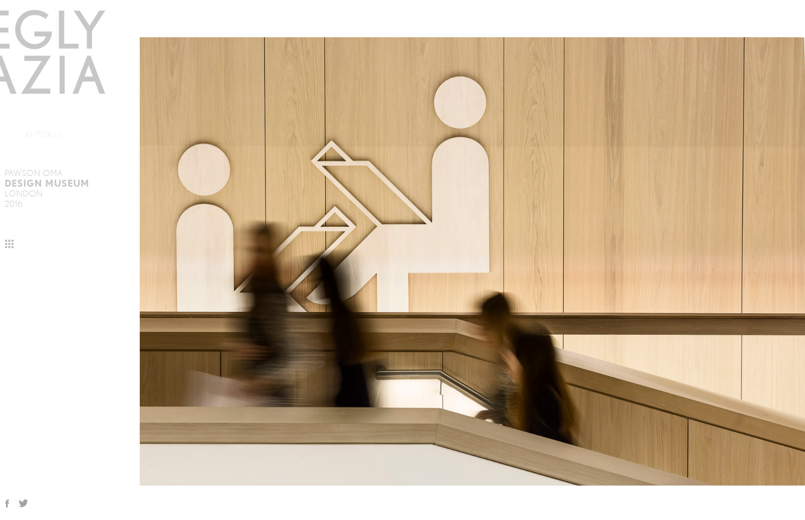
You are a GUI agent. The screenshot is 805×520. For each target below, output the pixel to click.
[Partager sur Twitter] (23, 505)
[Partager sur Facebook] (7, 505)
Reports (44, 134)
